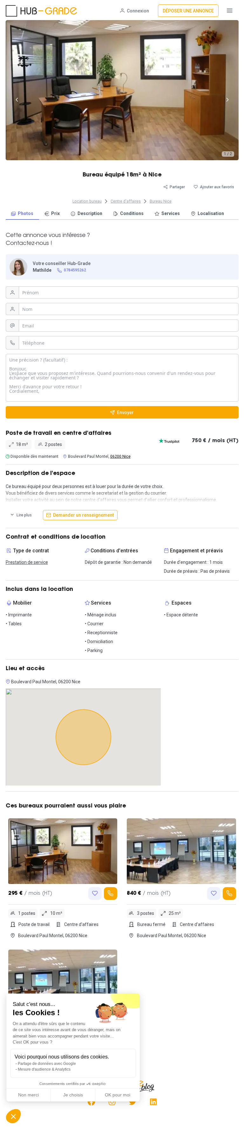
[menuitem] (22, 214)
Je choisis (73, 1094)
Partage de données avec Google (47, 1063)
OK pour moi (117, 1094)
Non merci (28, 1094)
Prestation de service (27, 562)
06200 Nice (120, 456)
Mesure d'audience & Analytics (44, 1069)
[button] (13, 1116)
